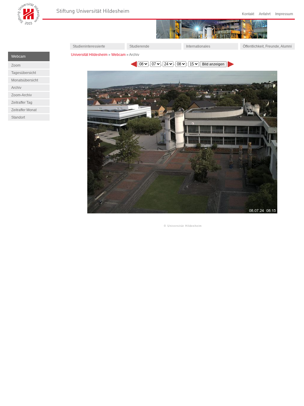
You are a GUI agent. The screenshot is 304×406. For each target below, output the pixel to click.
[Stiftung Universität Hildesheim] (93, 11)
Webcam (118, 55)
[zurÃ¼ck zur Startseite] (29, 23)
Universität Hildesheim (89, 55)
